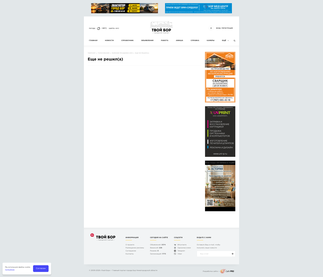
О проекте (130, 245)
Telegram (181, 251)
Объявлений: (158, 245)
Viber (180, 254)
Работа (164, 40)
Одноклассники (184, 248)
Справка (195, 40)
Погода (92, 28)
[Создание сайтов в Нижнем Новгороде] (227, 271)
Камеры (210, 40)
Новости (109, 40)
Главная (93, 40)
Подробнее (10, 270)
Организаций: (158, 254)
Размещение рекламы (135, 248)
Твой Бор (105, 270)
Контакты (130, 254)
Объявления (147, 40)
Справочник (127, 40)
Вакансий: (156, 248)
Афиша (179, 40)
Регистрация (227, 28)
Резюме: (154, 251)
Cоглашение (131, 251)
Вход (218, 28)
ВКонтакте (182, 245)
